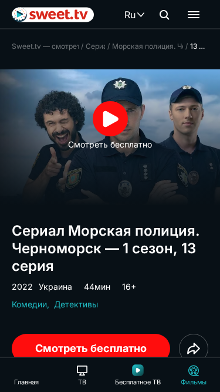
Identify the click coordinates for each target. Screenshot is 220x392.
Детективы (76, 304)
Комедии (29, 304)
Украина (55, 287)
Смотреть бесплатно (91, 348)
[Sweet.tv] (53, 14)
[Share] (193, 348)
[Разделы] (193, 14)
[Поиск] (164, 14)
